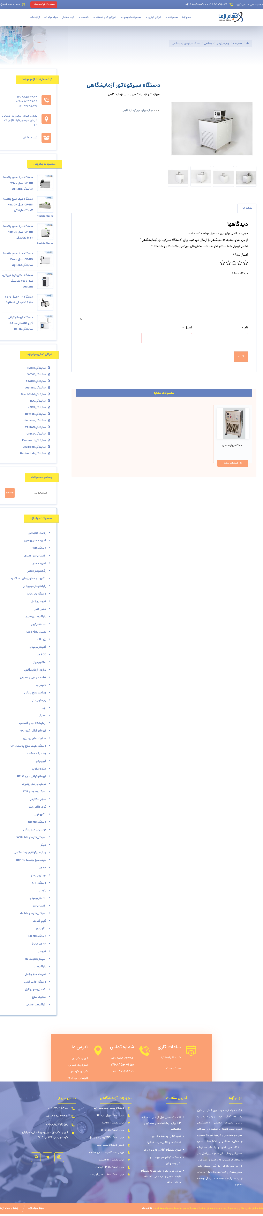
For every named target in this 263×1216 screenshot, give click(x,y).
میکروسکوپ (39, 769)
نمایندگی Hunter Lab (33, 453)
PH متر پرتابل (38, 944)
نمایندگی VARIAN (35, 427)
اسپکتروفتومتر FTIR (34, 791)
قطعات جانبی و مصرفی (33, 677)
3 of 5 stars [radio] (234, 262)
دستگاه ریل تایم (36, 594)
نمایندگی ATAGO (36, 381)
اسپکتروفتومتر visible (33, 913)
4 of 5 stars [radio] (228, 262)
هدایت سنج (39, 997)
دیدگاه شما (240, 273)
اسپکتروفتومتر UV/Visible (30, 837)
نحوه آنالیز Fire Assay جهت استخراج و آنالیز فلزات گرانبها (164, 1140)
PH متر (42, 868)
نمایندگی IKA (38, 401)
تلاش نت (147, 1208)
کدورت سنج (39, 563)
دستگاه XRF (39, 883)
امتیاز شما (240, 255)
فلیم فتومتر (39, 921)
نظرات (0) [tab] (247, 208)
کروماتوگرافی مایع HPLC (31, 776)
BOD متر (41, 655)
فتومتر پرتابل (38, 601)
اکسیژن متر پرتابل (35, 989)
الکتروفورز (40, 814)
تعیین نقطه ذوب (36, 632)
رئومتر (42, 890)
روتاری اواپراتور (37, 533)
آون (44, 708)
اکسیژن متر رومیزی (35, 556)
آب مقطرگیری (38, 624)
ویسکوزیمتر (39, 700)
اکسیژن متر (39, 906)
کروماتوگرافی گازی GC (33, 731)
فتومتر (42, 951)
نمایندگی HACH (36, 368)
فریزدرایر (41, 761)
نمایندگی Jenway (35, 420)
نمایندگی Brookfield (33, 394)
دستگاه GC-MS (37, 822)
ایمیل (187, 328)
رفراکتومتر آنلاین (36, 571)
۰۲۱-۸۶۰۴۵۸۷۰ (123, 1071)
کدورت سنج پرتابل (35, 974)
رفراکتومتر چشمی (36, 1005)
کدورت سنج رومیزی (35, 540)
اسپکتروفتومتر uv (35, 959)
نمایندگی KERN (37, 407)
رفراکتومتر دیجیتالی (34, 586)
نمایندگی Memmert (34, 440)
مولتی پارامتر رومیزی (34, 784)
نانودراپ (41, 685)
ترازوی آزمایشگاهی (35, 670)
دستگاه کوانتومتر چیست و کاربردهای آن (165, 1161)
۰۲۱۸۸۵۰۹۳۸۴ (217, 4)
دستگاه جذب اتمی (35, 982)
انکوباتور (41, 928)
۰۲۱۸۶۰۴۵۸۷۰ (194, 4)
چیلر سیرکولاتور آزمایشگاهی (137, 111)
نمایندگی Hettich (35, 414)
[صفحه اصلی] (247, 43)
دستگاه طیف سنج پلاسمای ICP (28, 746)
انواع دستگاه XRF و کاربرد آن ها (162, 1150)
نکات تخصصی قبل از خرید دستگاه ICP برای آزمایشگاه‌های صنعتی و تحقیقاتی (161, 1123)
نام (245, 328)
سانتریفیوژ (39, 662)
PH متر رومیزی (38, 898)
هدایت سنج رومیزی (34, 738)
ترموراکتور (40, 609)
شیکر (43, 845)
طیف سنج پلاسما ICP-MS (31, 860)
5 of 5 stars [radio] (222, 262)
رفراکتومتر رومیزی (35, 616)
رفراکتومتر (40, 966)
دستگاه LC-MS (37, 936)
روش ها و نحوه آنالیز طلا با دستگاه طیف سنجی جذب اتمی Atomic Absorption (161, 1177)
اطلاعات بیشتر (231, 463)
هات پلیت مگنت (36, 753)
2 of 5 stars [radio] (239, 262)
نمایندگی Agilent (35, 388)
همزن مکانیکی (38, 799)
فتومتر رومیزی (38, 647)
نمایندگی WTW (36, 374)
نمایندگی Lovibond (34, 447)
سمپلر (42, 715)
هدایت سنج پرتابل (35, 693)
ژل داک (41, 639)
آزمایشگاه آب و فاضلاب (32, 723)
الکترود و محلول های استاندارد (28, 578)
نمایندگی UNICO (36, 434)
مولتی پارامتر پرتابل (34, 830)
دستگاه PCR (39, 548)
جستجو (10, 493)
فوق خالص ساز (37, 807)
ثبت (241, 356)
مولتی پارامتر (38, 875)
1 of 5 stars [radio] (245, 262)
